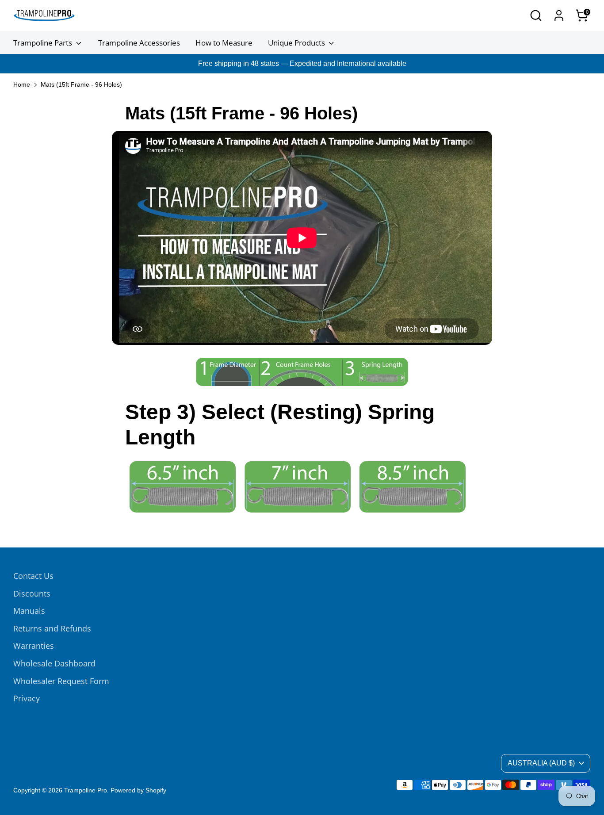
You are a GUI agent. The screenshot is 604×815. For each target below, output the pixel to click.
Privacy (26, 698)
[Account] (559, 15)
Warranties (33, 645)
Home (21, 84)
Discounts (31, 593)
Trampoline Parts (43, 43)
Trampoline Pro (85, 790)
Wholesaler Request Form (61, 681)
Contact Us (33, 575)
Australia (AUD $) (541, 763)
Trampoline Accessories (139, 43)
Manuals (29, 610)
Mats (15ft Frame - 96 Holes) (81, 84)
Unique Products (297, 43)
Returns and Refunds (52, 628)
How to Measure (223, 43)
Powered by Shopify (138, 790)
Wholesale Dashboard (54, 663)
